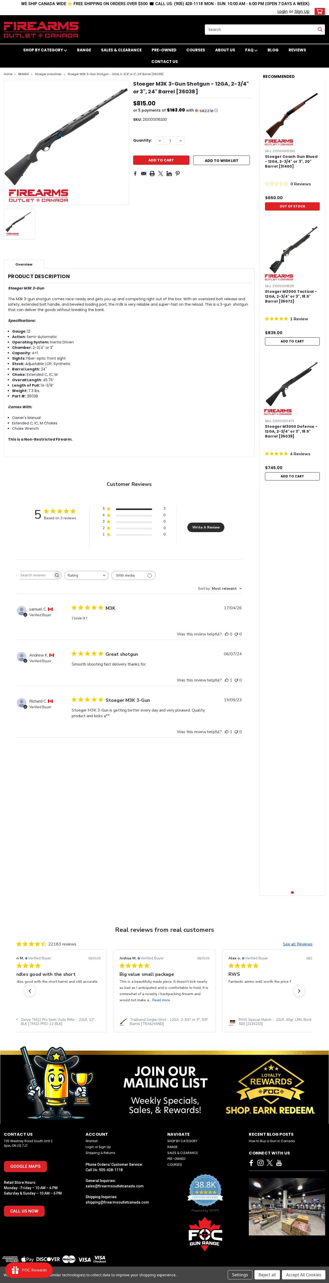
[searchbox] (34, 575)
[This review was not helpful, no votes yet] (236, 634)
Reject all (267, 1275)
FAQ (249, 50)
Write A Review (206, 527)
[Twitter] (160, 173)
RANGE (84, 50)
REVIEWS (297, 50)
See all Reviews (298, 944)
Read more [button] (161, 1000)
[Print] (152, 173)
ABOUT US (225, 50)
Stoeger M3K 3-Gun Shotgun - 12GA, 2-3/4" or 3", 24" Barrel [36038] (115, 74)
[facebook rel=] (251, 1163)
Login (282, 11)
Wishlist (92, 1141)
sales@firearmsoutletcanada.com (115, 1186)
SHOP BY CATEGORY (43, 50)
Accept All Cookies (303, 1275)
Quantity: (142, 140)
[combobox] (86, 575)
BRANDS (23, 74)
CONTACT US (164, 61)
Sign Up (302, 11)
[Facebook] (135, 173)
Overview (23, 264)
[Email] (143, 173)
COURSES (195, 50)
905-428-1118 (111, 1170)
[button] (193, 110)
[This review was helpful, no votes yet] (227, 634)
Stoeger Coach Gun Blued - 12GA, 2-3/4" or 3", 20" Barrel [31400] (291, 161)
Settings (240, 1275)
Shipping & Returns (100, 1153)
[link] (55, 1022)
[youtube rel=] (279, 1163)
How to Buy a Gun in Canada (272, 1141)
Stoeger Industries (48, 74)
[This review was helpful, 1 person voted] (227, 680)
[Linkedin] (169, 173)
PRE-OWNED (164, 50)
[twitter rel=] (270, 1163)
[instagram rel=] (260, 1163)
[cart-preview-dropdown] (318, 11)
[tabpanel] (292, 148)
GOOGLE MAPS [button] (25, 1166)
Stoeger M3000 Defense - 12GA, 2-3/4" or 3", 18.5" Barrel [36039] (291, 431)
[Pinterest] (177, 173)
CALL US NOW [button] (24, 1211)
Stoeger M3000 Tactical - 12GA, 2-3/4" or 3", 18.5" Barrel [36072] (291, 296)
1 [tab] (292, 892)
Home (8, 74)
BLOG (273, 50)
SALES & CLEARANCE (121, 50)
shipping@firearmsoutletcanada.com (117, 1202)
